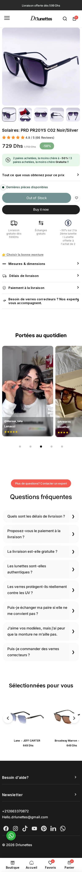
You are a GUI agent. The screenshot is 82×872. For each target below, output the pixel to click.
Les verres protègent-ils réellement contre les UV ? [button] (37, 590)
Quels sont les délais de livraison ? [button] (36, 516)
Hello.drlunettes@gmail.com (25, 817)
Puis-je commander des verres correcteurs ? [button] (33, 652)
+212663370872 (15, 811)
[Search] (65, 18)
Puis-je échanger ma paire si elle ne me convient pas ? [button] (37, 610)
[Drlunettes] (41, 18)
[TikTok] (25, 828)
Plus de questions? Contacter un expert (41, 483)
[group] (41, 67)
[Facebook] (6, 828)
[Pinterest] (44, 828)
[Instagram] (15, 828)
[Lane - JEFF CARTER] (27, 717)
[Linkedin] (53, 828)
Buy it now (41, 209)
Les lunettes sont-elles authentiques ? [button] (26, 569)
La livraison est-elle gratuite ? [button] (32, 551)
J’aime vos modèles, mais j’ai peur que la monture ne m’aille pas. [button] (36, 631)
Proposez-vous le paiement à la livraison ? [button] (34, 534)
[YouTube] (34, 828)
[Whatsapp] (63, 828)
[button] (41, 175)
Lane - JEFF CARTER (27, 740)
